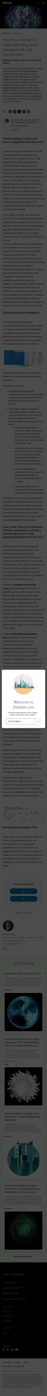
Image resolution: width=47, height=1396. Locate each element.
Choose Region (14, 721)
